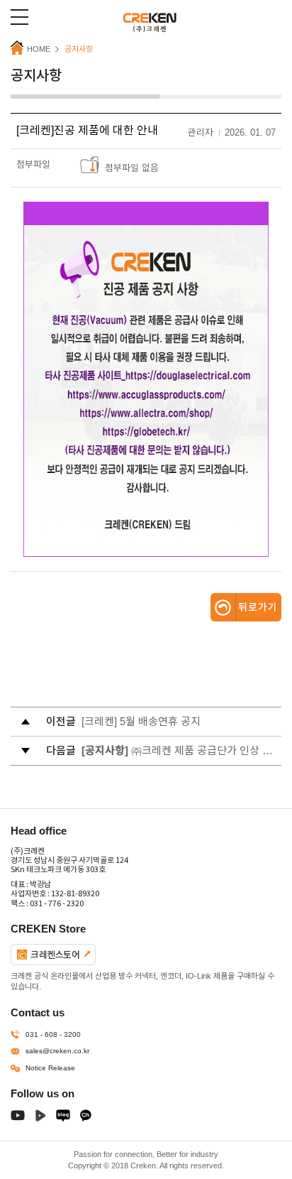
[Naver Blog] (63, 1117)
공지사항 (78, 49)
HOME (38, 49)
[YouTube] (18, 1117)
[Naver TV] (40, 1117)
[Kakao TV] (86, 1117)
